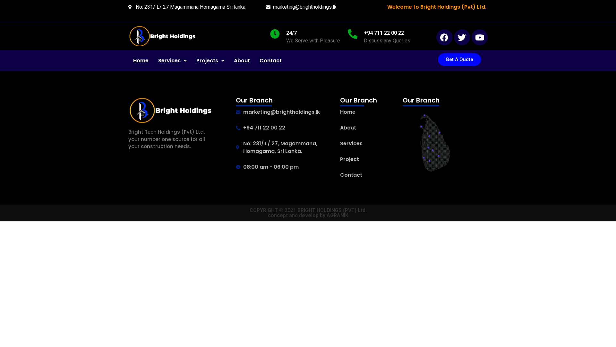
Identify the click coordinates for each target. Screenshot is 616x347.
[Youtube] (480, 37)
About (242, 60)
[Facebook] (444, 37)
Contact (271, 60)
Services (169, 60)
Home (141, 60)
